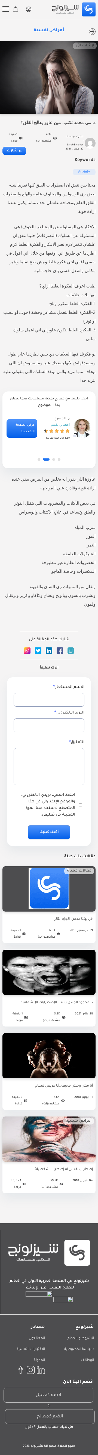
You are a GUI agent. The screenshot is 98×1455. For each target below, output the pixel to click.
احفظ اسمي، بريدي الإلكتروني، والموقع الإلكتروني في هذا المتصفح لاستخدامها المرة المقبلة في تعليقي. (48, 805)
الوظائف (87, 1360)
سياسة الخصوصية (79, 1349)
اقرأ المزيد (49, 911)
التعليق (77, 742)
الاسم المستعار (69, 687)
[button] (59, 459)
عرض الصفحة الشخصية (25, 428)
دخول (29, 1427)
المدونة (39, 1360)
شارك (12, 151)
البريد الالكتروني (70, 713)
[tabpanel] (49, 428)
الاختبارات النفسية (31, 1349)
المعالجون (37, 1338)
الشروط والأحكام (81, 1338)
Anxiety (84, 172)
